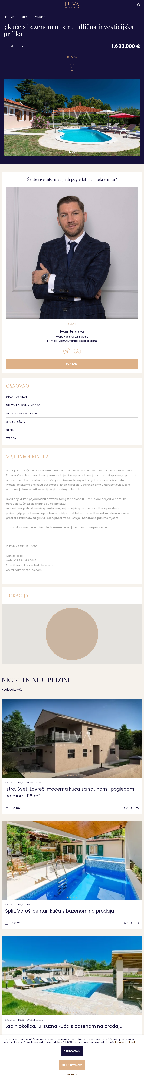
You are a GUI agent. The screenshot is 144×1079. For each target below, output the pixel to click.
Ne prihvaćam (72, 1065)
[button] (8, 120)
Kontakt (72, 364)
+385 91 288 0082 (76, 337)
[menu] (5, 5)
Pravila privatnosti (125, 1042)
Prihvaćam (72, 1051)
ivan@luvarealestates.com (77, 341)
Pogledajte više (12, 689)
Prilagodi (72, 1074)
